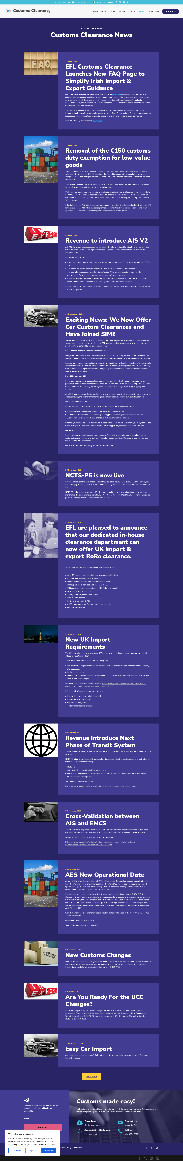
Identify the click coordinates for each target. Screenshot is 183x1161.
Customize (16, 1150)
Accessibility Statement (97, 1130)
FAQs (132, 11)
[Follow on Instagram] (157, 1148)
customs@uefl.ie (130, 1125)
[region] (32, 1143)
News (141, 11)
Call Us (128, 1130)
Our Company (108, 11)
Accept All (49, 1150)
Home (95, 11)
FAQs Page (97, 120)
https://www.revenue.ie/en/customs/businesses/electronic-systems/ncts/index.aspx (100, 786)
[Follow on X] (152, 1148)
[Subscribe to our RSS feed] (127, 2)
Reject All (32, 1150)
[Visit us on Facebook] (116, 2)
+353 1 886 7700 (63, 2)
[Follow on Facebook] (147, 1148)
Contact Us (170, 11)
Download (90, 1121)
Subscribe (43, 1127)
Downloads (153, 11)
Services (122, 11)
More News (91, 1077)
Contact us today (115, 435)
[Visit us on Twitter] (120, 2)
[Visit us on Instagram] (124, 2)
